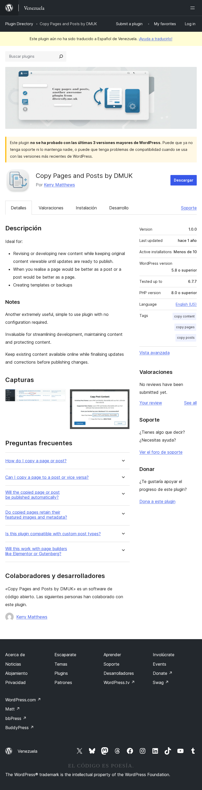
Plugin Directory (19, 24)
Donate (163, 673)
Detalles (18, 207)
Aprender (112, 654)
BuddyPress (19, 727)
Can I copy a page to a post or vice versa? (47, 477)
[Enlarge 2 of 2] (122, 396)
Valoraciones (51, 207)
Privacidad (15, 682)
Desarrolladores (119, 673)
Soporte (189, 207)
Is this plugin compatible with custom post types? (53, 533)
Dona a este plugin (157, 501)
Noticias (13, 664)
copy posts (186, 338)
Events (159, 664)
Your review (150, 402)
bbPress (16, 718)
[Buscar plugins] (61, 56)
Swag (161, 682)
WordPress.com (23, 699)
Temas (60, 664)
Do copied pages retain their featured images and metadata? (36, 515)
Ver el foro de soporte (161, 452)
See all (190, 402)
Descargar (183, 180)
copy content (184, 316)
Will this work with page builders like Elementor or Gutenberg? (36, 551)
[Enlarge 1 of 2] (58, 396)
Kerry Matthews (59, 184)
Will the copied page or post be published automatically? (32, 495)
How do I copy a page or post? (36, 460)
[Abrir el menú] (193, 8)
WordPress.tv (119, 682)
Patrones (63, 682)
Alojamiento (16, 673)
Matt (12, 709)
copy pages (185, 327)
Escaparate (65, 654)
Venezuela (27, 751)
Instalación (86, 207)
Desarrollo (119, 207)
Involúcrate (163, 654)
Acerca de (15, 654)
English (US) (186, 304)
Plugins (61, 673)
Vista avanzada (154, 352)
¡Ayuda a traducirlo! (155, 38)
